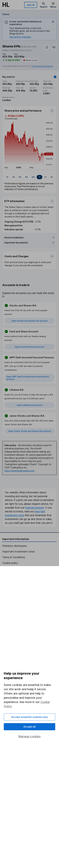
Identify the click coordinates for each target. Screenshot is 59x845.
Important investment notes (18, 551)
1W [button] (13, 177)
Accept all (29, 726)
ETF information (14, 201)
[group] (29, 177)
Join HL (30, 4)
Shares (5, 14)
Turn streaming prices (42, 66)
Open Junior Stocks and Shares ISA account (29, 431)
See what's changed (20, 36)
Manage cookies (29, 736)
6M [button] (33, 177)
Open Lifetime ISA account (29, 405)
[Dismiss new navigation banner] (53, 21)
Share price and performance (23, 110)
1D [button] (7, 177)
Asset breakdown (14, 237)
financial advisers (34, 507)
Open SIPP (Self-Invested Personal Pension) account (27, 377)
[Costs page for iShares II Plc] (30, 260)
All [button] (52, 177)
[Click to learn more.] (55, 76)
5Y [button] (45, 177)
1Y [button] (39, 177)
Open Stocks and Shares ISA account (29, 320)
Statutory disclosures (14, 545)
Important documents (16, 242)
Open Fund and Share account (29, 346)
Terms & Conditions (13, 557)
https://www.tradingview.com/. (19, 470)
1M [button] (20, 177)
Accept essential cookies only (29, 717)
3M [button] (26, 177)
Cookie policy (10, 562)
